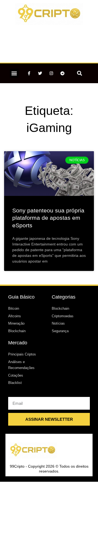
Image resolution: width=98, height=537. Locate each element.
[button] (14, 73)
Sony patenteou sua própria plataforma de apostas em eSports (48, 217)
